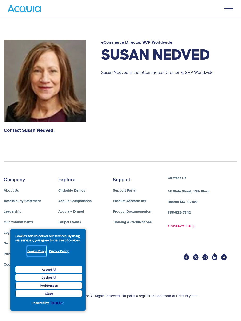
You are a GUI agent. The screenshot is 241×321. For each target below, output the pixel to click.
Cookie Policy (36, 251)
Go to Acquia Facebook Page (186, 257)
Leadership (12, 211)
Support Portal (124, 190)
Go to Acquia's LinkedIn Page (214, 257)
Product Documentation (132, 211)
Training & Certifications (132, 222)
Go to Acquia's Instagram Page (205, 257)
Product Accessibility (129, 201)
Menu (228, 8)
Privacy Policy (59, 251)
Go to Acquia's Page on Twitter (196, 257)
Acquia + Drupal (71, 211)
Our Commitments (18, 222)
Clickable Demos (71, 190)
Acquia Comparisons (75, 201)
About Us (11, 190)
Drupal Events (69, 222)
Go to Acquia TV (224, 257)
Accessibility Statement (22, 201)
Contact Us (179, 226)
